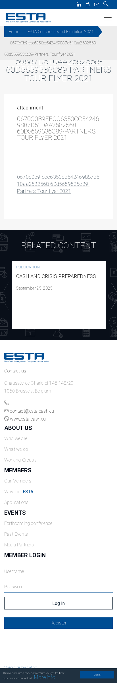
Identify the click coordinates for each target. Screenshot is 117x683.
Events (15, 512)
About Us (18, 428)
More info (44, 677)
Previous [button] (3, 296)
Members (18, 470)
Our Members (17, 481)
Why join (19, 491)
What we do (16, 449)
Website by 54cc (20, 667)
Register (58, 623)
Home (14, 31)
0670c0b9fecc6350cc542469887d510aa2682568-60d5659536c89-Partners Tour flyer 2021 (58, 184)
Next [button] (114, 296)
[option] (59, 295)
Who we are (15, 438)
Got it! (97, 674)
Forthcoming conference (28, 523)
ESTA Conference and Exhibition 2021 (61, 31)
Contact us (15, 371)
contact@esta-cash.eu (32, 411)
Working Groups (20, 460)
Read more (59, 295)
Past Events (16, 534)
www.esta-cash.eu (28, 419)
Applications (16, 502)
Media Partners (19, 545)
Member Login (25, 555)
